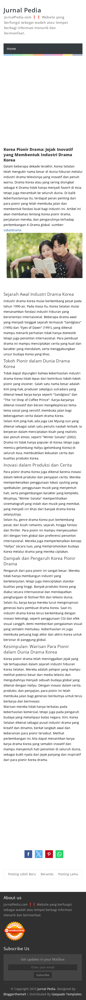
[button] (28, 854)
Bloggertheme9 (15, 994)
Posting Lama (68, 874)
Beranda (47, 874)
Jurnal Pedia (46, 989)
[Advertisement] (43, 99)
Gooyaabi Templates (67, 994)
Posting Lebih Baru (22, 874)
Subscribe (42, 975)
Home (11, 49)
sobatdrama (12, 230)
